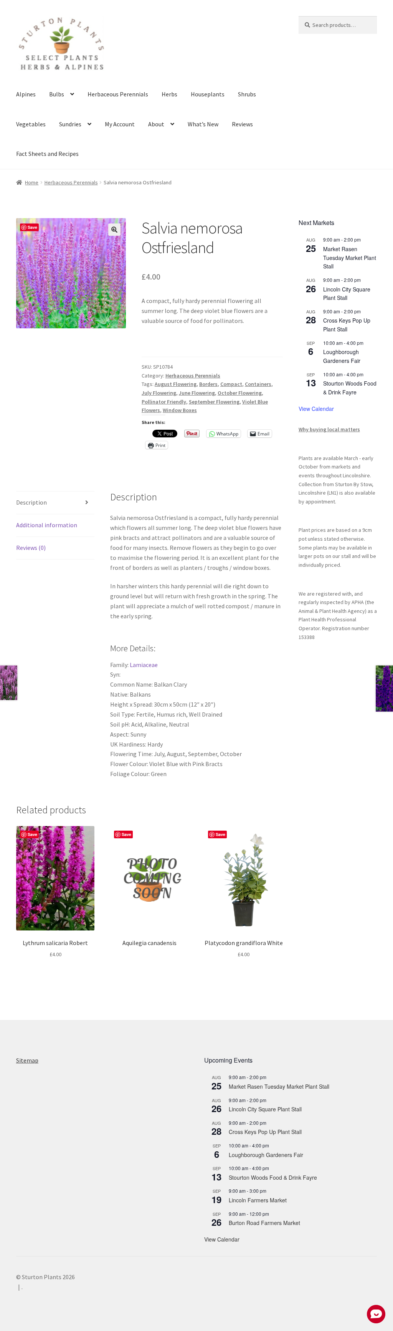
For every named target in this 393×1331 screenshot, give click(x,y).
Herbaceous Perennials (118, 94)
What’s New (203, 124)
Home (31, 182)
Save (32, 227)
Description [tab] (31, 502)
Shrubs (247, 94)
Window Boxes (180, 410)
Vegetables (31, 124)
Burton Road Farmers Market (264, 1223)
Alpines (26, 94)
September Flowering (214, 401)
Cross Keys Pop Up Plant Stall (346, 324)
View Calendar (316, 408)
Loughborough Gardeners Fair (341, 356)
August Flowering (175, 384)
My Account (120, 124)
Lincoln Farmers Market (258, 1200)
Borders (208, 384)
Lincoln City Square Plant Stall (346, 293)
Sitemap (27, 1060)
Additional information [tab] (46, 525)
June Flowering (197, 392)
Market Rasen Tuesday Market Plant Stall (349, 257)
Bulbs (56, 94)
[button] (114, 229)
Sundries (70, 124)
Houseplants (208, 94)
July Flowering (159, 392)
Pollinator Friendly (164, 401)
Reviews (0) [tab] (31, 547)
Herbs (169, 94)
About (156, 124)
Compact (231, 384)
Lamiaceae (144, 665)
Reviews (242, 124)
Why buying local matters (329, 429)
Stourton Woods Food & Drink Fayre (349, 387)
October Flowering (240, 392)
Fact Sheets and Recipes (47, 153)
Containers (258, 384)
